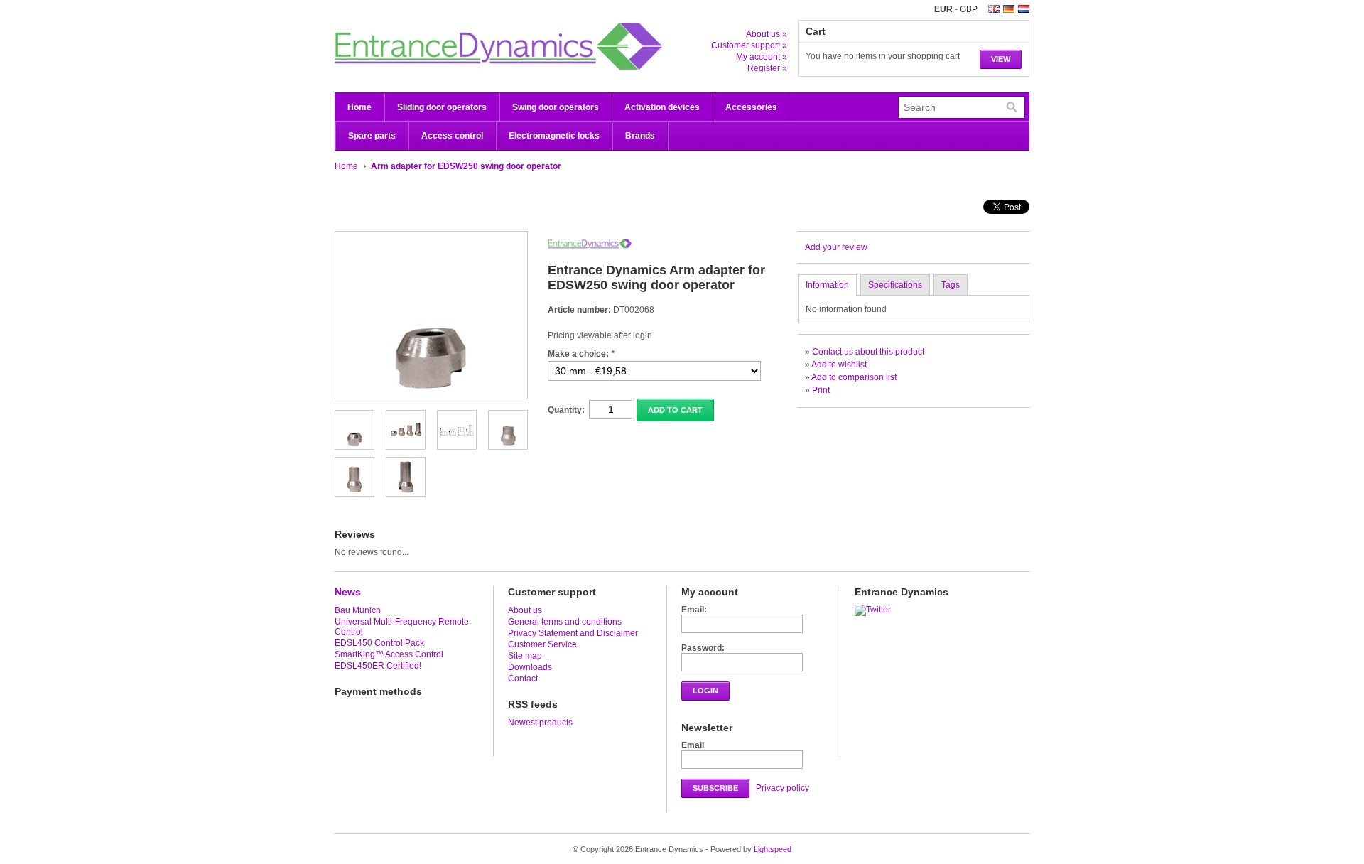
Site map (525, 656)
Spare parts (372, 136)
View (1000, 59)
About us (525, 610)
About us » (766, 34)
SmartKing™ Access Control (389, 654)
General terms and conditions (565, 622)
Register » (767, 68)
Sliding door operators (442, 107)
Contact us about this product (868, 352)
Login (705, 690)
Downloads (530, 667)
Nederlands (1023, 9)
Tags (950, 285)
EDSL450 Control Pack (379, 643)
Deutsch (1008, 9)
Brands (640, 136)
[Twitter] (874, 610)
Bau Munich (358, 610)
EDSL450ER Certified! (378, 666)
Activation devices (662, 107)
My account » (761, 57)
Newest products (540, 723)
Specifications (895, 285)
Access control (452, 136)
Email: (694, 610)
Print (821, 390)
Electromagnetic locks (554, 136)
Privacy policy (782, 788)
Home (359, 107)
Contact (523, 679)
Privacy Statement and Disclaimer (573, 633)
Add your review (836, 247)
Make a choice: (581, 354)
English (994, 9)
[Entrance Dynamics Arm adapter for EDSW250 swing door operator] (354, 444)
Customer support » (749, 45)
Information (827, 285)
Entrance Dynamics (477, 46)
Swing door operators (555, 107)
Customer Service (542, 644)
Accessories (751, 107)
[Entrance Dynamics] (590, 246)
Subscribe (715, 788)
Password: (703, 648)
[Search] (1011, 107)
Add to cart (675, 410)
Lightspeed (772, 849)
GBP (969, 9)
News (348, 592)
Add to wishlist (839, 364)
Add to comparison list (854, 377)
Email (692, 745)
